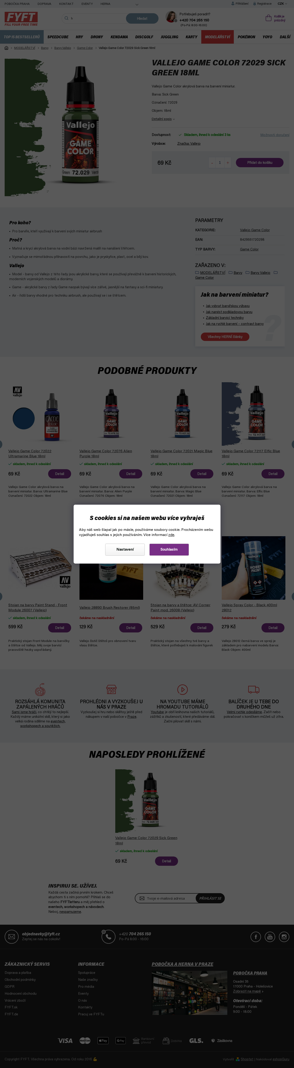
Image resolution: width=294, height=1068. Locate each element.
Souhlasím (169, 550)
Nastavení (125, 550)
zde (171, 535)
